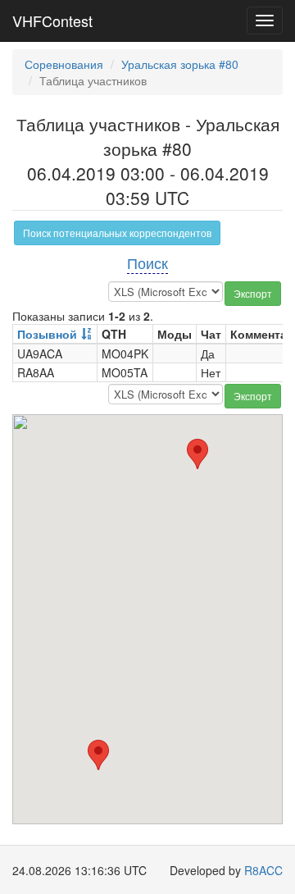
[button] (98, 755)
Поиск (147, 262)
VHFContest (52, 20)
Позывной (47, 334)
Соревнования (64, 64)
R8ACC (263, 870)
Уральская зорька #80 (179, 64)
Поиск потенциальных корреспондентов (117, 232)
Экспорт (253, 293)
